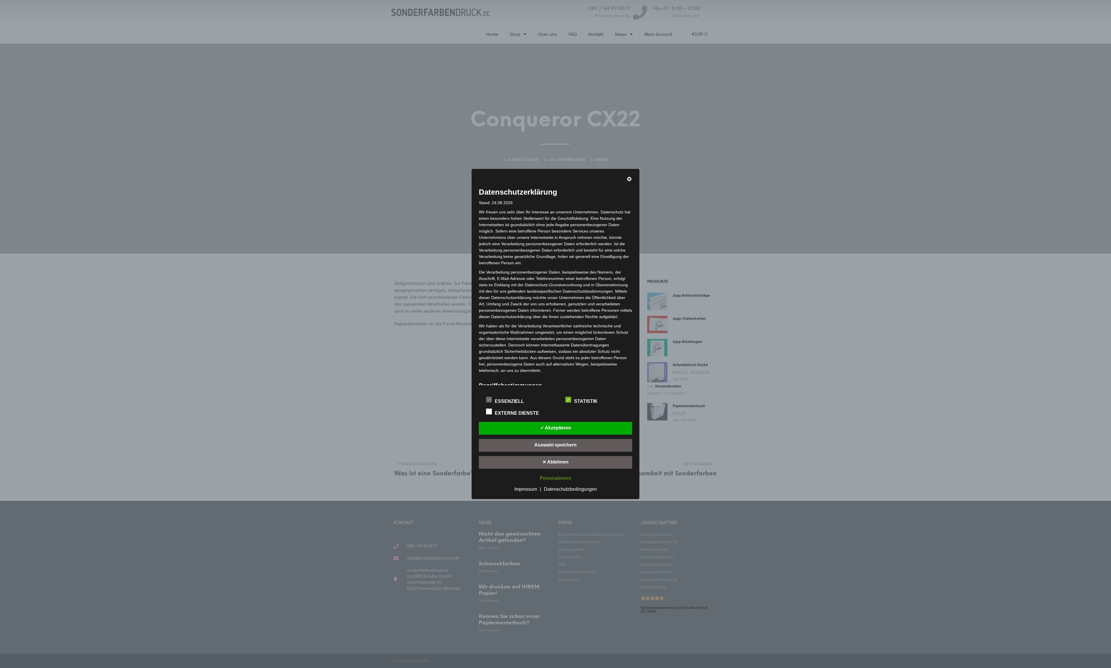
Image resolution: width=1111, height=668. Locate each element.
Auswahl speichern (555, 444)
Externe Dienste (517, 413)
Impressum (525, 489)
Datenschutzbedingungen (570, 489)
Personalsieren (555, 478)
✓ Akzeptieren (555, 427)
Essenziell (510, 401)
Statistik (586, 401)
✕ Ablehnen (555, 462)
